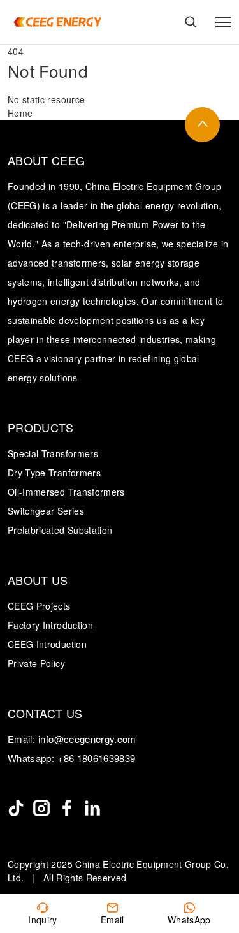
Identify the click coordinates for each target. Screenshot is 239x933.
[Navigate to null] (16, 808)
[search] (191, 22)
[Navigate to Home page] (57, 22)
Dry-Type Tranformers (54, 472)
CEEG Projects (39, 605)
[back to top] (202, 124)
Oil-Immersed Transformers (66, 491)
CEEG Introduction (47, 644)
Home (20, 113)
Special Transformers (53, 453)
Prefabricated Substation (60, 530)
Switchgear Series (46, 510)
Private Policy (36, 663)
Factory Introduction (50, 625)
